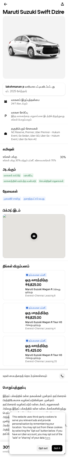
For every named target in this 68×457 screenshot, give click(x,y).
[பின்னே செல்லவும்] (5, 4)
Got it (57, 448)
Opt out (43, 448)
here (47, 437)
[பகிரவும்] (62, 4)
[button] (35, 158)
